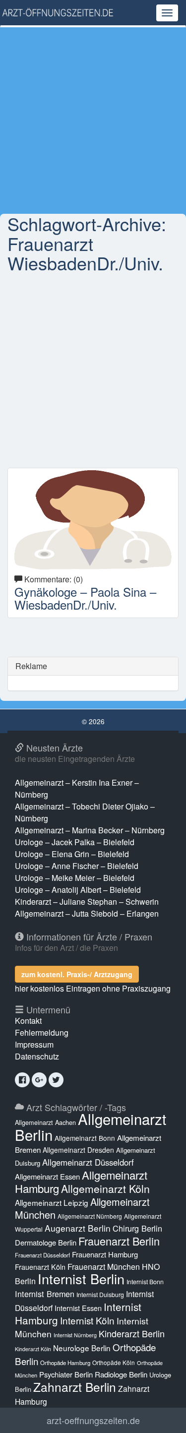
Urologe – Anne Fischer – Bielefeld (76, 866)
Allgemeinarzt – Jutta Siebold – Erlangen (87, 913)
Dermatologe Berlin (45, 1242)
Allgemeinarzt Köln (105, 1188)
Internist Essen (78, 1308)
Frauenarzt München (103, 1266)
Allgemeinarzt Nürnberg (90, 1216)
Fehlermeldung (41, 1032)
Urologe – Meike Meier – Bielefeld (74, 877)
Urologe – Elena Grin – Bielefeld (72, 854)
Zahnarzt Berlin (74, 1386)
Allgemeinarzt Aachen (45, 1122)
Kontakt (28, 1020)
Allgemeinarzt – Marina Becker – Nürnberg (90, 830)
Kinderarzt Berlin (132, 1333)
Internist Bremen (44, 1294)
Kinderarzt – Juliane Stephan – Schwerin (87, 901)
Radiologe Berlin (121, 1374)
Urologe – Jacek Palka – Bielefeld (74, 842)
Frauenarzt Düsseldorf (42, 1255)
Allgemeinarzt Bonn (85, 1138)
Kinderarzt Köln (33, 1349)
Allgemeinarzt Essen (47, 1176)
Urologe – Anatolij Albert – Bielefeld (78, 889)
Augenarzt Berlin (78, 1228)
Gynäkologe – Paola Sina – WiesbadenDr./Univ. (85, 598)
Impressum (34, 1044)
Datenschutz (37, 1056)
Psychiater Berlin (66, 1374)
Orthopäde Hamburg (65, 1363)
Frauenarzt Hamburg (105, 1254)
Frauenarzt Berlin (119, 1240)
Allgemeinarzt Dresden (78, 1150)
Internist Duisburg (100, 1294)
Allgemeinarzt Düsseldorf (88, 1162)
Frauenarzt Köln (40, 1266)
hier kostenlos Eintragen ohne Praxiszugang (93, 988)
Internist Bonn (145, 1281)
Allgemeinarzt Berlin (90, 1126)
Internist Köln (87, 1320)
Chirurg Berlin (137, 1228)
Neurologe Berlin (82, 1347)
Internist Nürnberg (75, 1335)
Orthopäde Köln (113, 1362)
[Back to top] (163, 1415)
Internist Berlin (81, 1278)
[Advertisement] (93, 120)
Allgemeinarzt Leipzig (51, 1202)
